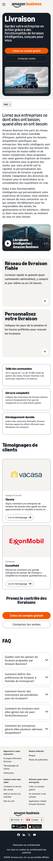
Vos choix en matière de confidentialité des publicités (26, 851)
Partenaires (9, 773)
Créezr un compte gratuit (26, 50)
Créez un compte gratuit (26, 615)
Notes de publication (38, 759)
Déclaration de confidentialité (26, 845)
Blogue (32, 755)
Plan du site (9, 801)
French (17, 819)
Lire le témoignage (17, 517)
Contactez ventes (26, 58)
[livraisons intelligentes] (26, 238)
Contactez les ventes (26, 624)
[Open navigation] (4, 4)
